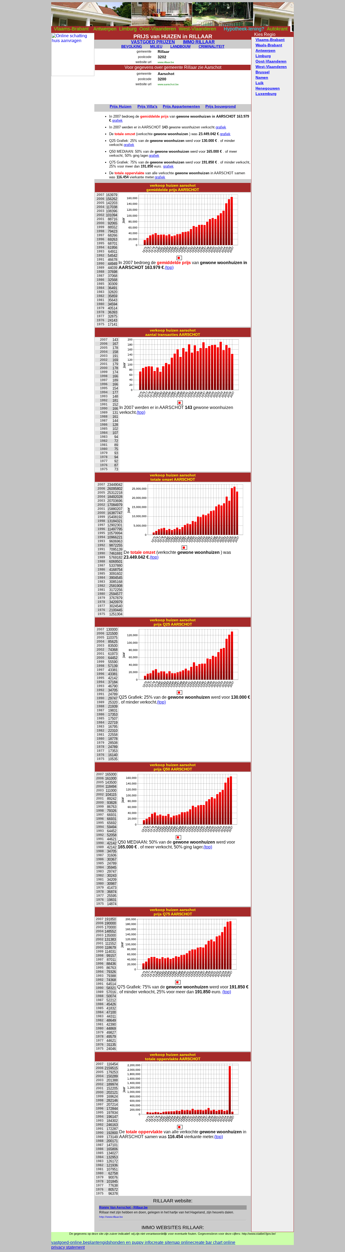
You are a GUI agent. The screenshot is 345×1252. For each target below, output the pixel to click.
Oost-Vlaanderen (157, 29)
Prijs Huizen (121, 106)
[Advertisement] (72, 157)
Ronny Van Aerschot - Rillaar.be (123, 1207)
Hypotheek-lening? (244, 29)
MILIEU (156, 47)
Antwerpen (104, 29)
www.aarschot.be (168, 84)
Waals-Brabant (269, 45)
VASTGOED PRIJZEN (153, 42)
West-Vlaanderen (197, 29)
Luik (260, 83)
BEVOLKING (131, 47)
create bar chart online (214, 1242)
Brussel (263, 72)
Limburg (128, 29)
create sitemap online (172, 1242)
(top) (169, 267)
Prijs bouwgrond (220, 106)
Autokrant (277, 29)
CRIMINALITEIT (212, 47)
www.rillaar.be (166, 62)
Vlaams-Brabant (71, 29)
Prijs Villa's (147, 106)
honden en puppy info (131, 1242)
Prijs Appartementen (181, 106)
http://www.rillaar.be (111, 1216)
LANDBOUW (180, 47)
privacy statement (68, 1247)
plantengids (99, 1242)
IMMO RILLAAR (199, 42)
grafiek (117, 120)
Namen (262, 77)
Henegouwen (268, 88)
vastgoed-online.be (69, 1242)
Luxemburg (266, 93)
